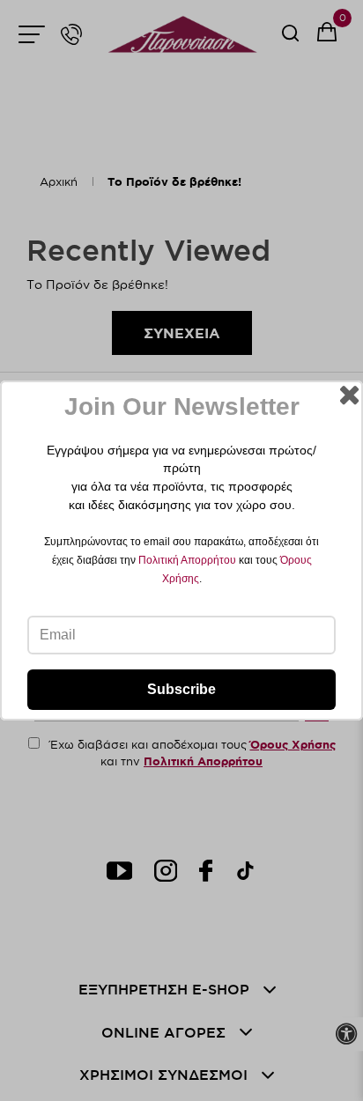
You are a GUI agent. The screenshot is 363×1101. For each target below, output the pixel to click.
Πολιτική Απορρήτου (187, 560)
